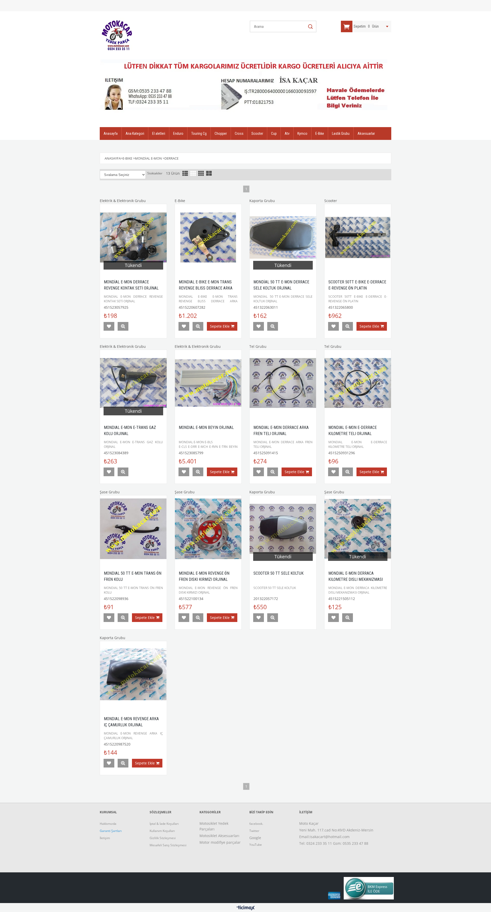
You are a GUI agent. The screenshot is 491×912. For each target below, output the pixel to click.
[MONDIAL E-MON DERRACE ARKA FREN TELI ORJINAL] (283, 383)
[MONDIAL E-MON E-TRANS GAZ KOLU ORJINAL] (133, 383)
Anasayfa (111, 133)
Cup (274, 133)
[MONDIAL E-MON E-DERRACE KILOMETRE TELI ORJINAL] (358, 383)
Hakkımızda (108, 823)
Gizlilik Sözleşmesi (163, 838)
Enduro (178, 133)
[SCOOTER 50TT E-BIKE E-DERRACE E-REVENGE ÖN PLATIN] (358, 237)
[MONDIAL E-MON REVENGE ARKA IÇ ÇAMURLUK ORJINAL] (133, 674)
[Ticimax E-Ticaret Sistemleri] (246, 908)
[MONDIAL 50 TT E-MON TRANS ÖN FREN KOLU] (133, 528)
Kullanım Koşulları (162, 831)
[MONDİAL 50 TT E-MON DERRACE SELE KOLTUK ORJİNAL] (283, 237)
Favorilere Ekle (109, 326)
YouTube (255, 844)
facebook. (256, 823)
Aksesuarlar (366, 133)
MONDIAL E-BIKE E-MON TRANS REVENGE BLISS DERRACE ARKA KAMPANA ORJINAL (205, 288)
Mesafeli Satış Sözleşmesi (168, 845)
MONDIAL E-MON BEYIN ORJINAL (206, 427)
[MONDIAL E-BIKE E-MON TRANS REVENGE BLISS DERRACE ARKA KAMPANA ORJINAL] (208, 237)
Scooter (257, 133)
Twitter (254, 831)
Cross (239, 133)
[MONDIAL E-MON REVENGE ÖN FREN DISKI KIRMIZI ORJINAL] (208, 528)
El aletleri (158, 133)
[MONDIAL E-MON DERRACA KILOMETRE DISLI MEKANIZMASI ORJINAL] (358, 528)
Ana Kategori (135, 133)
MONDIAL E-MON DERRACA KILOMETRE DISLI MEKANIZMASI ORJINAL (355, 579)
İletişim (105, 838)
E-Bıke (319, 133)
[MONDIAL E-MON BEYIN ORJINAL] (208, 383)
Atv (287, 133)
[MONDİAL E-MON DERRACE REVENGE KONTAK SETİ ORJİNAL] (133, 237)
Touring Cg (199, 133)
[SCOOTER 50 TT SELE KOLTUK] (283, 528)
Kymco (302, 133)
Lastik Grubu (341, 133)
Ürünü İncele (123, 326)
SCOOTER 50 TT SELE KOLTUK (278, 573)
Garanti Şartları (111, 831)
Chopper (221, 133)
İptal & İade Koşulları (164, 823)
